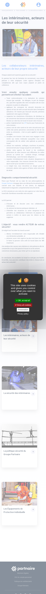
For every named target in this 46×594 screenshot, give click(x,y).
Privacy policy (23, 314)
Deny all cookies (24, 305)
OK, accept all (24, 300)
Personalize (23, 310)
